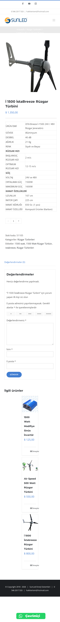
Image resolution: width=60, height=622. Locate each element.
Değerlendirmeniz (16, 320)
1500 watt (20, 243)
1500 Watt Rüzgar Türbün (39, 243)
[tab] (30, 262)
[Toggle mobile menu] (54, 20)
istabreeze (10, 247)
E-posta (11, 361)
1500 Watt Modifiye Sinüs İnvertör (29, 426)
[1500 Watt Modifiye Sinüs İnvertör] (30, 404)
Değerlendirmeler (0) (14, 262)
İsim (10, 349)
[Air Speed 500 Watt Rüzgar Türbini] (30, 465)
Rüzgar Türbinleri (26, 239)
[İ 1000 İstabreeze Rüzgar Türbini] (30, 522)
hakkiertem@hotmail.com (37, 11)
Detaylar (34, 451)
